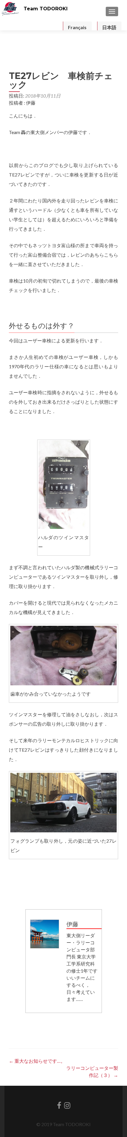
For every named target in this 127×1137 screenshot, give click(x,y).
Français (77, 27)
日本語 (109, 27)
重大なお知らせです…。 (37, 1061)
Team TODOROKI (46, 8)
